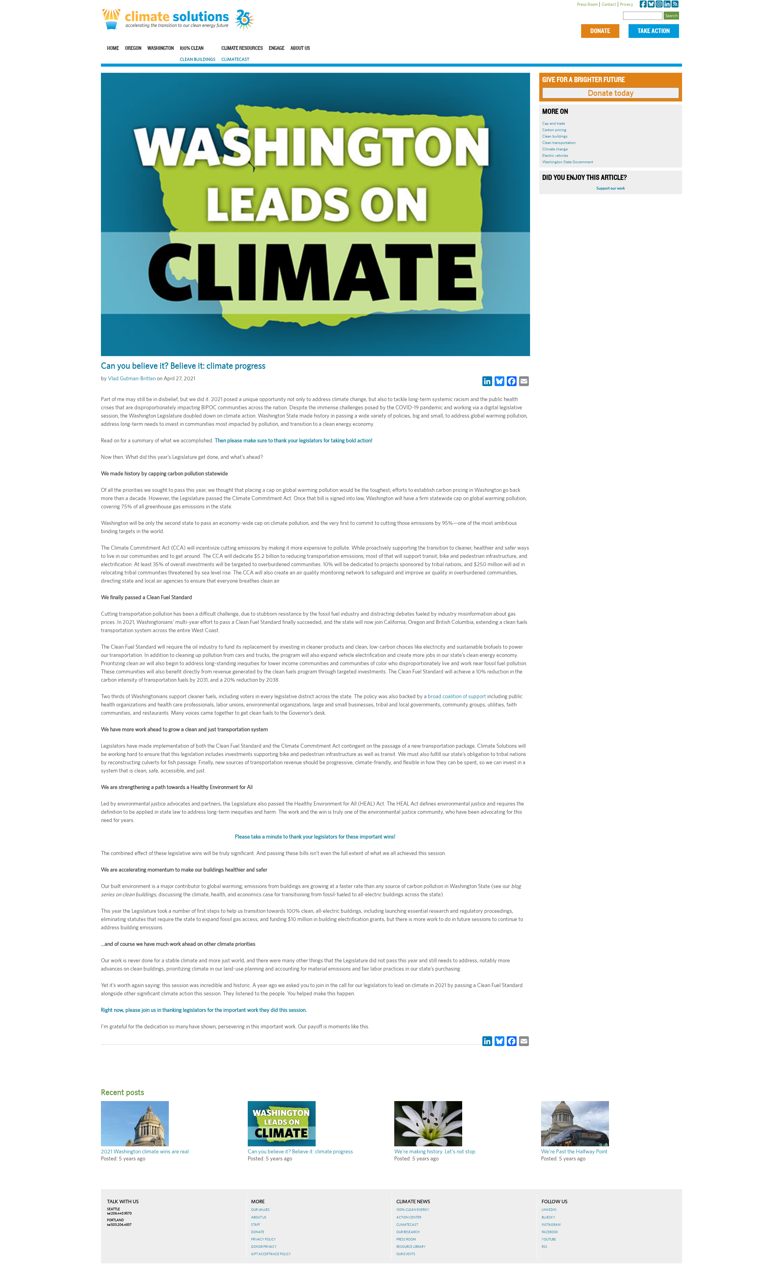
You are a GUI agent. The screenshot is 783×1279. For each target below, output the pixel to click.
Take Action (654, 31)
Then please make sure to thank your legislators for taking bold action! (294, 440)
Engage (276, 48)
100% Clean (191, 48)
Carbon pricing (554, 129)
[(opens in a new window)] (643, 4)
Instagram (551, 1224)
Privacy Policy (263, 1239)
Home (113, 48)
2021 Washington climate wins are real (145, 1151)
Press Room (587, 4)
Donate (600, 31)
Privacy (626, 4)
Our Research (408, 1232)
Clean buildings (555, 136)
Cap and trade (553, 123)
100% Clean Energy (412, 1209)
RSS (544, 1246)
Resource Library (410, 1246)
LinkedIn (549, 1209)
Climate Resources (242, 48)
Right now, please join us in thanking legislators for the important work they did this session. (204, 1010)
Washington (160, 48)
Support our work (610, 188)
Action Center (408, 1217)
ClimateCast (235, 59)
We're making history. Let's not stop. (435, 1151)
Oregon (133, 48)
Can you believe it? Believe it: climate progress (300, 1151)
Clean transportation (559, 142)
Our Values (260, 1209)
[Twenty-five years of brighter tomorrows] (246, 20)
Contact (609, 4)
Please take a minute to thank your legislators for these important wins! (315, 836)
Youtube (549, 1239)
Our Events (405, 1254)
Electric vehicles (555, 155)
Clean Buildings (197, 59)
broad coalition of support (457, 696)
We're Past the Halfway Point (574, 1151)
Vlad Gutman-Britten (132, 378)
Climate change (555, 149)
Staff (255, 1224)
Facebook (550, 1232)
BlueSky (548, 1217)
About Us (300, 48)
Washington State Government (567, 162)
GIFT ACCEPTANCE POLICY (271, 1254)
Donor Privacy (263, 1246)
